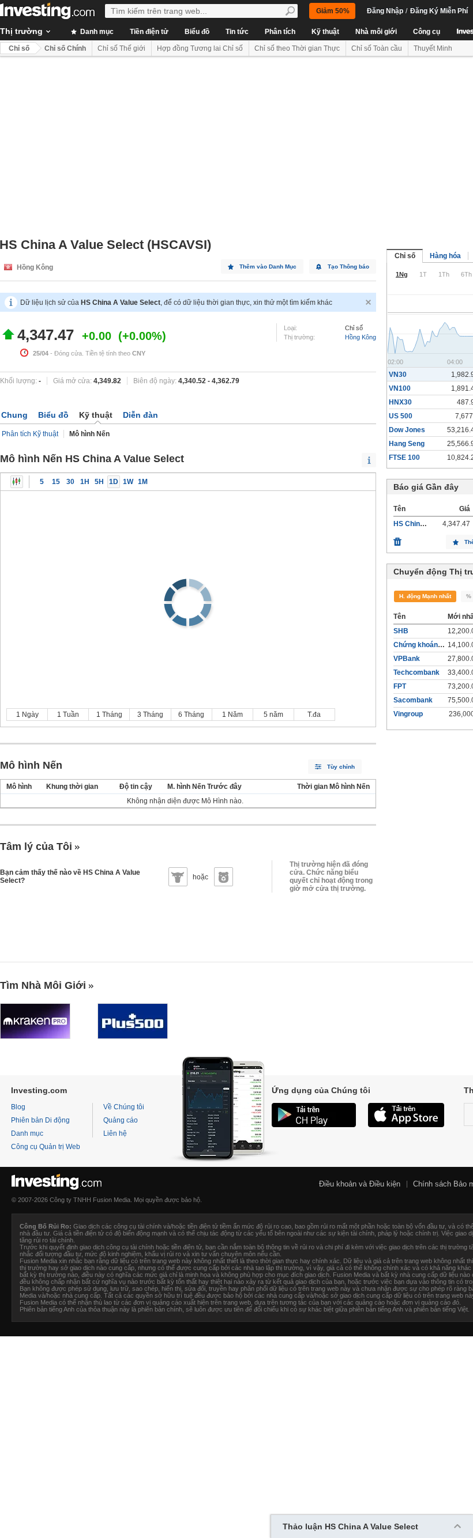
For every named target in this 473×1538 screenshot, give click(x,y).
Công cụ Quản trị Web (45, 1147)
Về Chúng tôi (123, 1107)
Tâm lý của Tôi (36, 846)
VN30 (398, 375)
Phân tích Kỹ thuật (30, 434)
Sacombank (413, 700)
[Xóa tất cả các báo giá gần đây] (397, 539)
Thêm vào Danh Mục (267, 266)
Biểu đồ (197, 32)
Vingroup (408, 714)
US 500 (400, 416)
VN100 (400, 388)
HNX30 (400, 402)
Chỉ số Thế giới (121, 48)
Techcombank (416, 672)
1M (143, 482)
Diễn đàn (140, 415)
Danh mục (96, 32)
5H (99, 482)
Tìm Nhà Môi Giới (43, 985)
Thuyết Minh (433, 48)
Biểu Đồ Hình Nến (16, 481)
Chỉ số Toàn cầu (376, 48)
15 (56, 482)
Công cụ (426, 32)
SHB (400, 631)
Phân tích (280, 32)
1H (84, 482)
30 (70, 482)
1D (113, 482)
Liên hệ (115, 1133)
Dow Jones (407, 430)
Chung (14, 415)
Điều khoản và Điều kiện (359, 1184)
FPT (399, 686)
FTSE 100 (404, 458)
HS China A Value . (423, 524)
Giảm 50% (333, 11)
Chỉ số (19, 48)
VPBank (406, 659)
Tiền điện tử (149, 32)
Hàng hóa (445, 256)
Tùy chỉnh (341, 767)
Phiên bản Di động (40, 1120)
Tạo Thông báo (348, 266)
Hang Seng (407, 444)
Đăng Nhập (385, 11)
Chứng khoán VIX (422, 645)
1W (128, 482)
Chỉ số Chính (65, 48)
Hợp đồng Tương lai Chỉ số (200, 48)
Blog (18, 1107)
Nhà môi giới (376, 32)
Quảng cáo (120, 1120)
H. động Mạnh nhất (425, 596)
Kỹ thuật (325, 32)
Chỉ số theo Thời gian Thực (297, 48)
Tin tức (237, 32)
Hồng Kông (360, 337)
